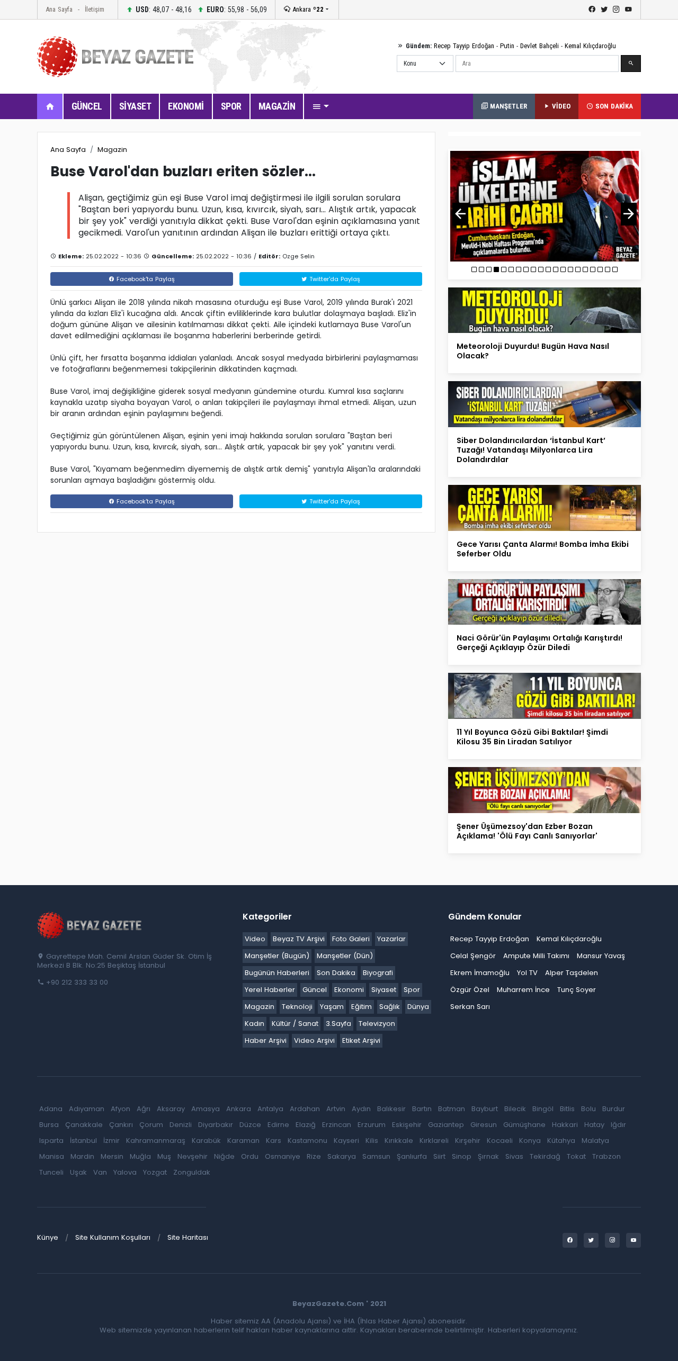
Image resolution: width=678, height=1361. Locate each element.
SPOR (231, 106)
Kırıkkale (399, 1140)
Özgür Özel (469, 990)
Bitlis (567, 1109)
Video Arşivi (314, 1040)
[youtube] (628, 9)
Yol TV (527, 973)
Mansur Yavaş (601, 956)
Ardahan (305, 1109)
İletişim (94, 9)
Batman (451, 1109)
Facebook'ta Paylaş (144, 279)
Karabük (206, 1140)
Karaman (243, 1140)
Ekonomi (349, 990)
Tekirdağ (545, 1156)
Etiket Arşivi (361, 1040)
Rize (314, 1156)
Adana (51, 1109)
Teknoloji (297, 1007)
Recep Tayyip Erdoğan (464, 46)
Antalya (270, 1109)
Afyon (120, 1109)
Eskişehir (407, 1125)
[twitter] (604, 9)
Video (255, 939)
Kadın (254, 1024)
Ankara (307, 9)
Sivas (514, 1156)
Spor (412, 990)
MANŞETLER (507, 106)
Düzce (250, 1125)
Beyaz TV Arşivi (299, 939)
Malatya (595, 1140)
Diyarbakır (215, 1125)
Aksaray (171, 1109)
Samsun (376, 1156)
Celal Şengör (473, 956)
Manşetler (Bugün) (277, 956)
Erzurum (372, 1125)
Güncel (314, 990)
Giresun (483, 1125)
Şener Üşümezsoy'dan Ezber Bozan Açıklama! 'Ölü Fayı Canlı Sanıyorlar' (527, 831)
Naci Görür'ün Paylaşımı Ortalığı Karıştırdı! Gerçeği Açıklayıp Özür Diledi (539, 643)
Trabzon (606, 1156)
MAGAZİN (277, 106)
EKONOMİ (186, 106)
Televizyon (377, 1024)
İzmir (111, 1140)
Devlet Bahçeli (539, 46)
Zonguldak (191, 1172)
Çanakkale (84, 1125)
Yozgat (155, 1172)
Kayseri (346, 1140)
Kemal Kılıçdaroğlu (590, 46)
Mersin (112, 1156)
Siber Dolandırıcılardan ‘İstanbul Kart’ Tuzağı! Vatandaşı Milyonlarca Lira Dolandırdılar (531, 450)
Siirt (439, 1156)
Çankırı (121, 1125)
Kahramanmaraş (155, 1140)
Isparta (51, 1140)
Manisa (51, 1156)
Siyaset (383, 990)
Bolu (588, 1109)
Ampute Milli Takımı (536, 956)
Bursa (49, 1125)
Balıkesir (391, 1109)
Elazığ (306, 1125)
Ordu (249, 1156)
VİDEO (560, 106)
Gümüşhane (524, 1125)
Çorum (151, 1125)
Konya (530, 1140)
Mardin (82, 1156)
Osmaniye (282, 1156)
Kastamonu (307, 1140)
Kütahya (561, 1140)
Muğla (140, 1156)
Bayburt (484, 1109)
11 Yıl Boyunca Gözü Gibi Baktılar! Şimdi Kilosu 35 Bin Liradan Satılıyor (532, 737)
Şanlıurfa (412, 1156)
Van (100, 1172)
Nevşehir (192, 1156)
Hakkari (565, 1125)
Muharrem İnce (523, 990)
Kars (273, 1140)
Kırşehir (467, 1140)
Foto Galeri (351, 939)
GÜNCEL (87, 106)
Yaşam (332, 1007)
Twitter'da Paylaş (333, 279)
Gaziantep (446, 1125)
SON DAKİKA (613, 106)
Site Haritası (187, 1237)
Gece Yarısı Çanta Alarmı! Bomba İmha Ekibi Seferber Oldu (543, 549)
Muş (164, 1156)
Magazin (112, 150)
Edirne (278, 1125)
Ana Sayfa (59, 9)
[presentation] (460, 214)
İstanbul (83, 1140)
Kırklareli (434, 1140)
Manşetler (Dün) (345, 956)
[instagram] (616, 9)
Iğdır (618, 1125)
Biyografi (378, 973)
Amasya (205, 1109)
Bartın (422, 1109)
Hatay (594, 1125)
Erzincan (336, 1125)
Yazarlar (391, 939)
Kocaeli (500, 1140)
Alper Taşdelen (571, 973)
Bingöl (543, 1109)
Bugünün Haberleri (277, 973)
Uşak (78, 1172)
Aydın (361, 1109)
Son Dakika (336, 973)
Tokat (576, 1156)
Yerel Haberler (270, 990)
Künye (47, 1237)
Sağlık (389, 1007)
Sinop (461, 1156)
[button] (320, 106)
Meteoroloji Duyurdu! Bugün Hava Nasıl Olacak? (533, 351)
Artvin (335, 1109)
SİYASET (135, 106)
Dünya (418, 1007)
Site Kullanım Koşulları (112, 1237)
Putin (507, 46)
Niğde (224, 1156)
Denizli (181, 1125)
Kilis (371, 1140)
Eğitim (361, 1007)
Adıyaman (86, 1109)
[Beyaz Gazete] (90, 924)
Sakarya (341, 1156)
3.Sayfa (338, 1024)
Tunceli (51, 1172)
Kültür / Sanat (295, 1024)
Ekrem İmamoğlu (480, 973)
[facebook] (592, 9)
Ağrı (143, 1109)
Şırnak (488, 1156)
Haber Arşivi (266, 1040)
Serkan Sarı (470, 1007)
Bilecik (515, 1109)
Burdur (613, 1109)
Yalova (125, 1172)
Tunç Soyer (576, 990)
